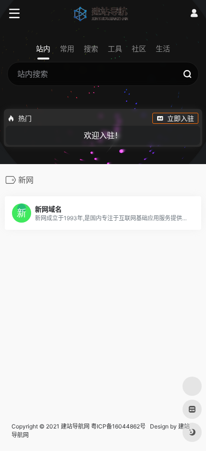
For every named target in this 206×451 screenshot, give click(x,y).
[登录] (194, 13)
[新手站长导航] (103, 13)
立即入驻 (180, 118)
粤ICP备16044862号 (118, 426)
